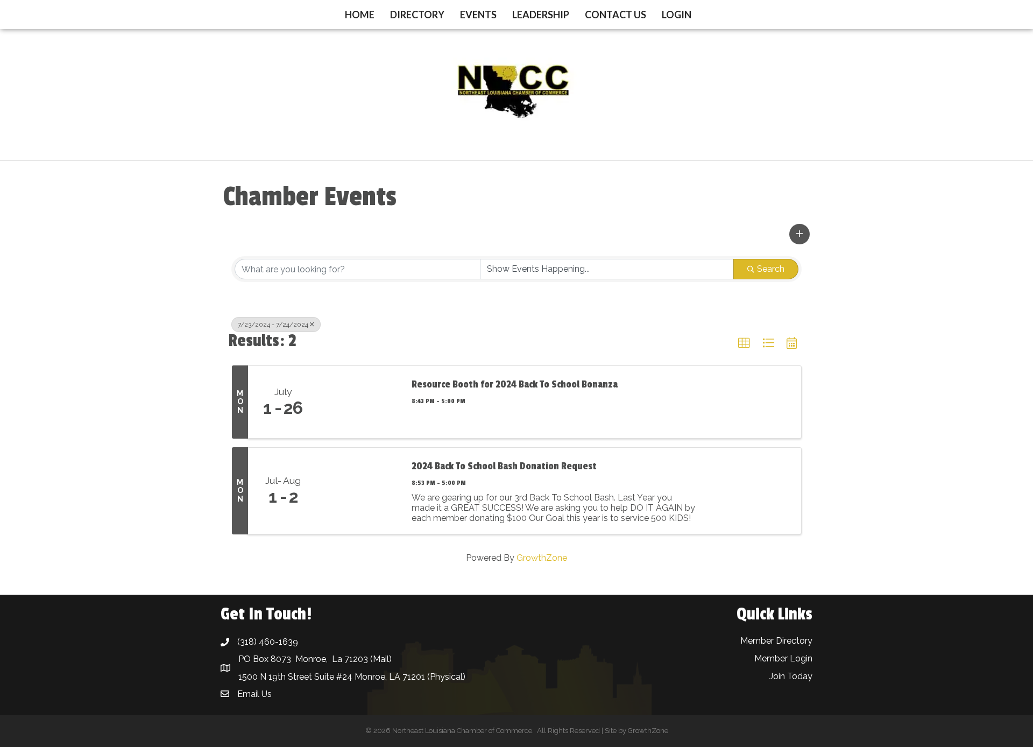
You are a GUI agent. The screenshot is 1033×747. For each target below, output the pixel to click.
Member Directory (776, 641)
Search (770, 269)
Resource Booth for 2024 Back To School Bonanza (515, 384)
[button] (799, 234)
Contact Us (615, 14)
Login (676, 14)
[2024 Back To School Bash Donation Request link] (359, 490)
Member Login (783, 658)
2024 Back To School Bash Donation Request (504, 466)
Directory (417, 14)
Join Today (790, 676)
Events (478, 14)
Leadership (540, 14)
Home (359, 14)
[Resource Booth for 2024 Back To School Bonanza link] (359, 402)
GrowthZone (541, 558)
